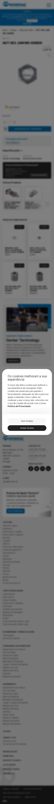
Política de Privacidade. (19, 406)
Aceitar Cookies (27, 428)
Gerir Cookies (27, 421)
